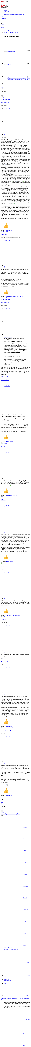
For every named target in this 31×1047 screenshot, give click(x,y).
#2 (4, 267)
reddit (15, 79)
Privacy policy (7, 982)
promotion (11, 79)
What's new (6, 12)
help (8, 79)
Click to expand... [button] (8, 364)
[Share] (15, 121)
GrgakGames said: (8, 337)
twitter (28, 79)
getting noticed (19, 78)
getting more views (11, 78)
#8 (4, 652)
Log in (2, 24)
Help (5, 983)
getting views (26, 78)
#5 (4, 478)
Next (2, 87)
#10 (4, 763)
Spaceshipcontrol (11, 51)
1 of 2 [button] (2, 88)
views (8, 80)
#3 (4, 334)
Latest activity (20, 14)
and (12, 495)
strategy (25, 79)
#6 (4, 532)
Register (3, 27)
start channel (20, 79)
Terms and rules (7, 980)
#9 (4, 694)
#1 (4, 134)
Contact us (6, 979)
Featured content (8, 14)
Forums (5, 10)
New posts (6, 11)
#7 (4, 598)
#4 (4, 412)
